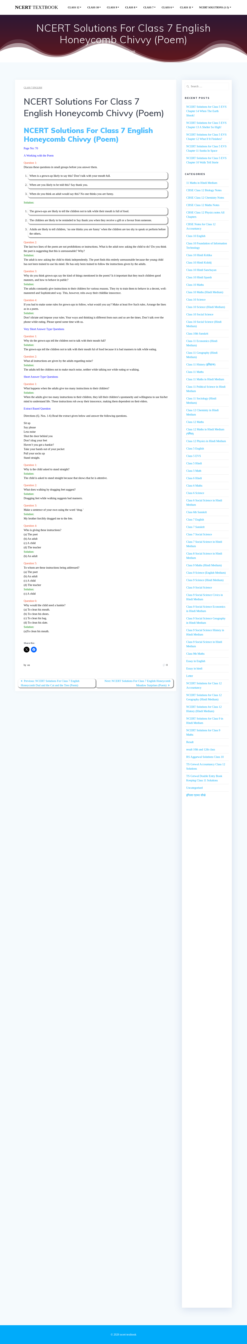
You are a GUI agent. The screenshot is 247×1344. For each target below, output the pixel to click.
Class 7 (148, 7)
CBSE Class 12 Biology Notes (204, 190)
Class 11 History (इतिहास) (200, 364)
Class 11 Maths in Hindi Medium (205, 379)
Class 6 (167, 7)
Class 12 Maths (195, 421)
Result (189, 742)
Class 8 (130, 7)
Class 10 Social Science (199, 314)
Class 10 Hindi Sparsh (199, 277)
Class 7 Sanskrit (195, 526)
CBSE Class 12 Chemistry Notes (205, 197)
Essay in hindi (194, 668)
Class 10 (93, 7)
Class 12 (73, 7)
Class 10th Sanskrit (197, 333)
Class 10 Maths (195, 284)
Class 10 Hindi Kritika (199, 255)
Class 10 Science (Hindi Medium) (205, 307)
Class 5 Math (193, 470)
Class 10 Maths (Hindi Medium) (204, 292)
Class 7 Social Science (199, 534)
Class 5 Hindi (194, 463)
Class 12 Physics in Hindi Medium (206, 441)
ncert (36, 7)
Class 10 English (195, 235)
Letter (189, 675)
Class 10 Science (196, 299)
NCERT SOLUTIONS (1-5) (214, 7)
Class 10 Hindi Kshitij (199, 262)
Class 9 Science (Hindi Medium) (204, 580)
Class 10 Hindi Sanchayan (201, 269)
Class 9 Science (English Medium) (206, 572)
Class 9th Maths (195, 653)
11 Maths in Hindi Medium (201, 182)
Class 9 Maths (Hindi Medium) (204, 565)
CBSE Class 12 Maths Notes (202, 205)
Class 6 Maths (194, 485)
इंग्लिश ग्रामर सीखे (195, 795)
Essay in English (195, 661)
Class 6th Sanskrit (196, 512)
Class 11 (185, 7)
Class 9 (112, 7)
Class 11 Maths (195, 371)
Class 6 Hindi (194, 478)
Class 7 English (33, 87)
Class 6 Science (195, 493)
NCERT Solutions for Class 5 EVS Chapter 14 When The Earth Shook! (206, 111)
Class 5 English (195, 448)
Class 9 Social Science (199, 587)
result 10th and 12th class (200, 749)
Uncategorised (194, 787)
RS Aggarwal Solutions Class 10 (205, 756)
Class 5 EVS (193, 455)
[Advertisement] (207, 867)
